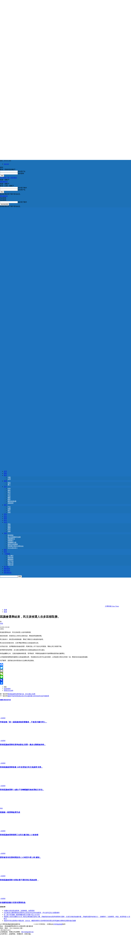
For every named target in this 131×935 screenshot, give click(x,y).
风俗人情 (10, 563)
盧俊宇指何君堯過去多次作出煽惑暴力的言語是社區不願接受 (28, 696)
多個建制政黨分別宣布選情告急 (13, 903)
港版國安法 (11, 539)
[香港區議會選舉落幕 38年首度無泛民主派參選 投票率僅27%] (10, 761)
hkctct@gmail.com (27, 932)
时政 (1, 808)
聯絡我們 (7, 569)
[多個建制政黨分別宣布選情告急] (10, 897)
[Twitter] (65, 667)
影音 (5, 552)
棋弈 (9, 499)
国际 (5, 473)
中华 (9, 488)
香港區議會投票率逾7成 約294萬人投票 (21, 694)
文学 (9, 494)
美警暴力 (10, 540)
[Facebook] (65, 664)
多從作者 (8, 700)
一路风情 (7, 554)
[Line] (65, 676)
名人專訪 (10, 555)
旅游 (9, 526)
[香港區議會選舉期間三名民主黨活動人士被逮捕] (10, 829)
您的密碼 (21, 173)
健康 (9, 528)
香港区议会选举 (8, 690)
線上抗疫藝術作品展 (14, 537)
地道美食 (10, 557)
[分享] (65, 683)
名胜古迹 (10, 565)
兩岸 (5, 475)
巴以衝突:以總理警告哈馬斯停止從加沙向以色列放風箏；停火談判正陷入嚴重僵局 (31, 912)
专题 (5, 533)
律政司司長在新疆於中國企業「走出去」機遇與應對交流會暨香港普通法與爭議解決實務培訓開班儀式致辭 (40, 920)
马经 (9, 512)
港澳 (5, 481)
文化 (5, 486)
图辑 (5, 550)
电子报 (6, 567)
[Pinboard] (65, 679)
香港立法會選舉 (13, 544)
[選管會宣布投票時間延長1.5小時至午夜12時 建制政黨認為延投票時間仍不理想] (10, 851)
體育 (5, 518)
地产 (9, 510)
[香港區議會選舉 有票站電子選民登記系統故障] (10, 874)
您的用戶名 (21, 171)
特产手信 (10, 561)
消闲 (9, 531)
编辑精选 (10, 559)
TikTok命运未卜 (13, 548)
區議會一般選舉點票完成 (10, 812)
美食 (9, 524)
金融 (9, 508)
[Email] (65, 670)
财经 (5, 505)
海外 (9, 490)
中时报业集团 (57, 924)
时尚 (9, 529)
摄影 (9, 497)
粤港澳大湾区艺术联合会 (15, 546)
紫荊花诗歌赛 (12, 501)
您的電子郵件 (22, 188)
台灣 (9, 479)
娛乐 (5, 520)
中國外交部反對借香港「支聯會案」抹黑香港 (19, 910)
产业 (9, 507)
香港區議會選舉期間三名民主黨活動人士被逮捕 (19, 835)
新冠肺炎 (10, 535)
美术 (9, 492)
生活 (5, 522)
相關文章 (2, 700)
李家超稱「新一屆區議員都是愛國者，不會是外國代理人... (23, 722)
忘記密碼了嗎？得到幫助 (8, 178)
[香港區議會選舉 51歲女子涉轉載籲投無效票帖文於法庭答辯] (10, 784)
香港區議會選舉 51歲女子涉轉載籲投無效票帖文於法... (22, 790)
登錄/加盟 (6, 164)
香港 (9, 483)
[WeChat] (65, 673)
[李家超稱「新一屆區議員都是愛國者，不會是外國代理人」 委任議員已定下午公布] (10, 716)
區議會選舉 (7, 688)
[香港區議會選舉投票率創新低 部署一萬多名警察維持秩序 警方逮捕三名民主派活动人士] (10, 739)
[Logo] (65, 337)
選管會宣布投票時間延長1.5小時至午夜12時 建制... (20, 857)
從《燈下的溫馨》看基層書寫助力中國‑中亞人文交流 (22, 914)
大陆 (9, 477)
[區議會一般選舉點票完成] (10, 806)
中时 (1, 623)
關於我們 (7, 571)
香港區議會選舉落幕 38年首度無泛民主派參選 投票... (21, 767)
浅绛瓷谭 (10, 503)
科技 (5, 514)
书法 (9, 496)
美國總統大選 (12, 542)
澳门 (9, 484)
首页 (5, 471)
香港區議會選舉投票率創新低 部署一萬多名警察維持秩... (23, 745)
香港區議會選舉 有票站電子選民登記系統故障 (19, 880)
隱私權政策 (4, 182)
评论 (5, 516)
